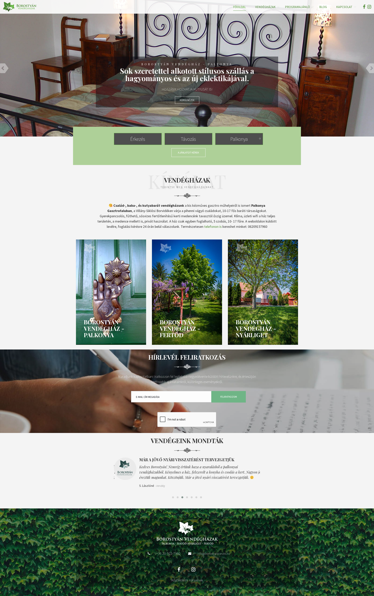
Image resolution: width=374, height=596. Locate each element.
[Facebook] (364, 7)
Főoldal (239, 7)
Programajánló (297, 7)
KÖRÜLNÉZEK (187, 100)
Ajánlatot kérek (188, 152)
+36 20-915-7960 (168, 553)
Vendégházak (265, 7)
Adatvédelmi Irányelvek (187, 580)
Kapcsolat (344, 7)
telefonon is (213, 226)
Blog (323, 7)
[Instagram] (368, 7)
